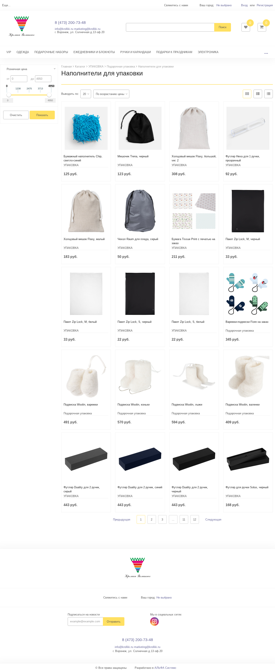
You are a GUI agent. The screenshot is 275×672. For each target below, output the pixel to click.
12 (194, 519)
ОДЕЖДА (23, 52)
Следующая (213, 519)
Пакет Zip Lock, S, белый (188, 321)
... (266, 52)
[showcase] (247, 94)
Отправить (114, 621)
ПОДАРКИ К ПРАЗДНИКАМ (174, 52)
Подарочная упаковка (240, 330)
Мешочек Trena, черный (133, 156)
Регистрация (265, 5)
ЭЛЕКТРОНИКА (208, 52)
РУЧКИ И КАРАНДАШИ (135, 52)
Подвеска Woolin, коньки (134, 404)
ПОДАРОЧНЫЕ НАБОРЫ (51, 52)
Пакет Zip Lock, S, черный (134, 321)
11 (183, 519)
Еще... (6, 5)
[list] (258, 94)
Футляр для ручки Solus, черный (247, 487)
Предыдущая (121, 519)
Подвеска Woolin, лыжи (187, 404)
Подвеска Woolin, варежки (81, 404)
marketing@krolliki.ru (87, 29)
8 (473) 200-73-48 (70, 22)
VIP (8, 52)
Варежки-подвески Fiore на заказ (247, 321)
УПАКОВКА (71, 165)
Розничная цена (17, 69)
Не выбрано (224, 5)
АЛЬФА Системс (165, 667)
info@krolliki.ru (64, 29)
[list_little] (268, 94)
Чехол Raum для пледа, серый (138, 239)
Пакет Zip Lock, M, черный (243, 239)
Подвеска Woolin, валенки (243, 404)
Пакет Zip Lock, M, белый (80, 321)
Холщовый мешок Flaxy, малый (84, 239)
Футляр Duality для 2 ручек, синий (140, 487)
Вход (244, 5)
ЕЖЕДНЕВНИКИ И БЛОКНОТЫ (94, 52)
